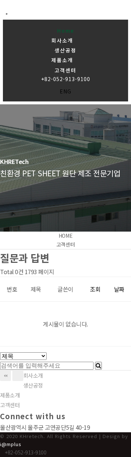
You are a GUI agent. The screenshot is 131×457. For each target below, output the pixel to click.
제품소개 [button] (63, 60)
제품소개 (10, 395)
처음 (5, 375)
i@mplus (10, 444)
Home (65, 30)
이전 (17, 375)
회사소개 (33, 375)
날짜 (119, 289)
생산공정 (65, 50)
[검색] (98, 366)
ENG (65, 91)
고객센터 (65, 70)
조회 (95, 289)
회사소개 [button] (63, 40)
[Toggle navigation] (6, 14)
